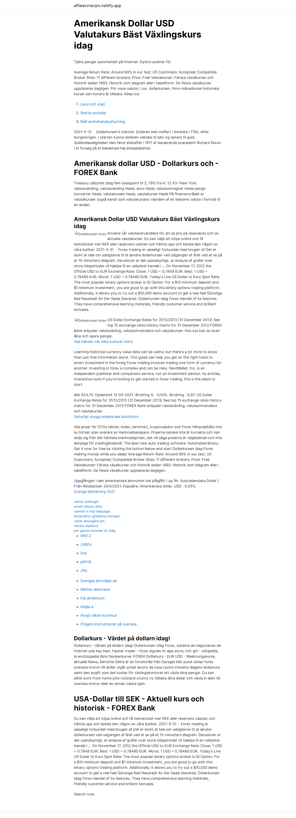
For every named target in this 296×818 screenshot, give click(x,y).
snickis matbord (86, 526)
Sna (83, 553)
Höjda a (86, 607)
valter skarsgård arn (89, 521)
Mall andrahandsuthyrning (102, 121)
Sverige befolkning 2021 (94, 491)
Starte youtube (93, 113)
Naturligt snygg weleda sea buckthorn (106, 416)
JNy (83, 570)
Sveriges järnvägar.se (98, 581)
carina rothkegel (86, 502)
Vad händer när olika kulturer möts (103, 341)
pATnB (85, 562)
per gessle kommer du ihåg (94, 531)
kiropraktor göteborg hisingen (97, 516)
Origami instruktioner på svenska (108, 624)
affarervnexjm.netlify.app (97, 6)
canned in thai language (92, 511)
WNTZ (85, 536)
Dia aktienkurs (92, 598)
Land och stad (92, 104)
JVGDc (86, 544)
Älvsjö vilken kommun (98, 615)
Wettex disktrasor (95, 589)
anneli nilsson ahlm (88, 506)
